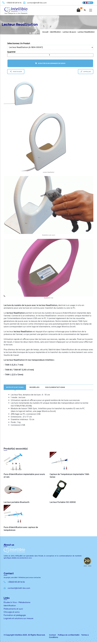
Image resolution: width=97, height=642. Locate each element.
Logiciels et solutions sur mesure (18, 618)
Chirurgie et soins (12, 612)
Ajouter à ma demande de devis (51, 63)
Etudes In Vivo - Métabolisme (17, 602)
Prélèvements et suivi (13, 609)
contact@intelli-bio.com (37, 3)
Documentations (55, 387)
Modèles (35, 387)
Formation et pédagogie (15, 615)
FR (89, 3)
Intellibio (18, 635)
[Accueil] (16, 9)
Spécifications (15, 387)
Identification (55, 32)
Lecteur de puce (69, 32)
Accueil (45, 32)
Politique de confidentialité (68, 635)
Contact (52, 635)
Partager (17, 71)
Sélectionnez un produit (18, 43)
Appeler (87, 71)
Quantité (11, 52)
